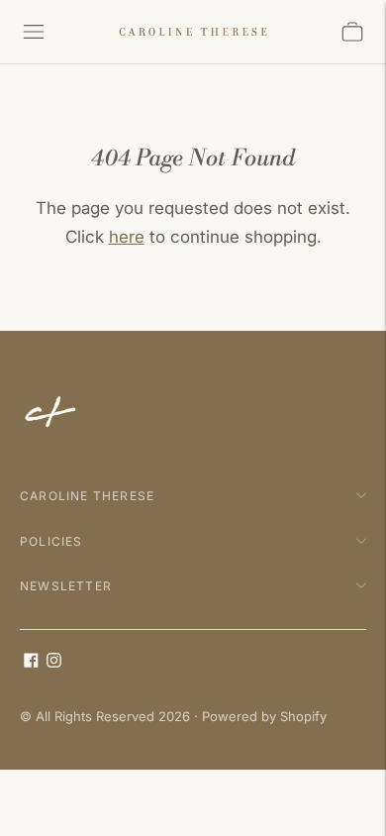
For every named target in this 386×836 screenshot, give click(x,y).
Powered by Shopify (264, 716)
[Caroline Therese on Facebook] (31, 662)
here (127, 237)
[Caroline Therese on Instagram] (54, 662)
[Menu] (34, 31)
